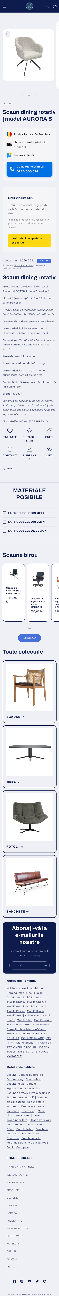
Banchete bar (30, 1133)
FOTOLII (13, 846)
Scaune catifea (16, 1106)
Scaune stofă (35, 1102)
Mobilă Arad (15, 1015)
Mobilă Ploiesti (16, 1011)
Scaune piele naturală (21, 1097)
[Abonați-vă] (45, 965)
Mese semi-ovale (40, 1120)
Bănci (10, 1129)
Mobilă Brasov (16, 1002)
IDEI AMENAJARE (32, 1038)
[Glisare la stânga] (22, 95)
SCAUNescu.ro (24, 1294)
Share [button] (10, 468)
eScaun (17, 393)
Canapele (22, 1147)
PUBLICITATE (15, 1051)
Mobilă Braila (35, 1011)
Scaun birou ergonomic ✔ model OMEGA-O (37, 602)
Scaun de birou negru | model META (13, 591)
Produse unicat (40, 1093)
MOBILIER (28, 1042)
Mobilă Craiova (36, 1002)
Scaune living (15, 1079)
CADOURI (30, 1047)
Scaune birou (32, 1088)
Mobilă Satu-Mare (18, 1033)
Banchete (13, 1138)
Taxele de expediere (23, 265)
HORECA (43, 1047)
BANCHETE (15, 911)
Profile (10, 1267)
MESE (11, 781)
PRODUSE (43, 1042)
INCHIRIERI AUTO (17, 1228)
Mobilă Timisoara (33, 997)
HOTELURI (13, 1244)
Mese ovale (35, 1124)
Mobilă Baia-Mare (27, 1024)
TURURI (11, 1251)
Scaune (11, 1075)
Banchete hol (24, 1129)
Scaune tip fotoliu (18, 1093)
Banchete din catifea (33, 1142)
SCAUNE (13, 716)
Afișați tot (29, 638)
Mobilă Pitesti (32, 1015)
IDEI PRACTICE (15, 1182)
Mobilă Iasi (25, 993)
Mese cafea (23, 1115)
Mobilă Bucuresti (17, 988)
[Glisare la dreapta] (36, 95)
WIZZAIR (12, 1259)
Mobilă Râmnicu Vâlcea (31, 1029)
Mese (31, 1106)
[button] (4, 6)
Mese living (28, 1111)
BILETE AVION (15, 1236)
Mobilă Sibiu (24, 1020)
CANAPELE (14, 1056)
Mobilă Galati (15, 1006)
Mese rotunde (16, 1124)
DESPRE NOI (39, 421)
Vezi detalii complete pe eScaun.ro (27, 240)
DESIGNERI (14, 1047)
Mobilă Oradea (35, 1006)
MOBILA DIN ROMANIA (20, 1167)
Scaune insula (15, 1084)
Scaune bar (33, 1079)
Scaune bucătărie (30, 1075)
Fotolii (10, 1147)
